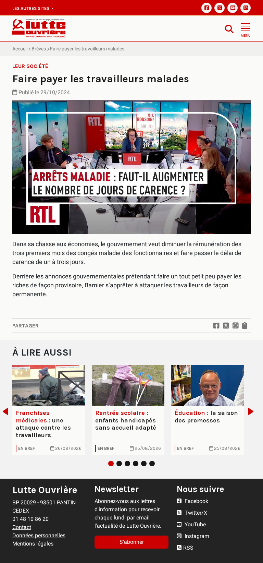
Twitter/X (195, 513)
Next (253, 411)
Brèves (39, 48)
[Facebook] (206, 8)
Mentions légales (32, 543)
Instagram (196, 536)
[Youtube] (232, 8)
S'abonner (132, 542)
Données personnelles (38, 535)
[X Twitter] (219, 8)
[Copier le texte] (244, 326)
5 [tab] (144, 463)
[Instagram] (245, 8)
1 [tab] (111, 463)
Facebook (195, 501)
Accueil (19, 48)
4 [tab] (135, 463)
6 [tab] (152, 463)
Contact (21, 527)
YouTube (194, 524)
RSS (188, 547)
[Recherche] (229, 28)
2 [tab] (119, 463)
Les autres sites (31, 8)
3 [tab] (127, 463)
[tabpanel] (48, 410)
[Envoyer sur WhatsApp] (236, 326)
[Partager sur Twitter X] (226, 326)
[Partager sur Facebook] (216, 326)
